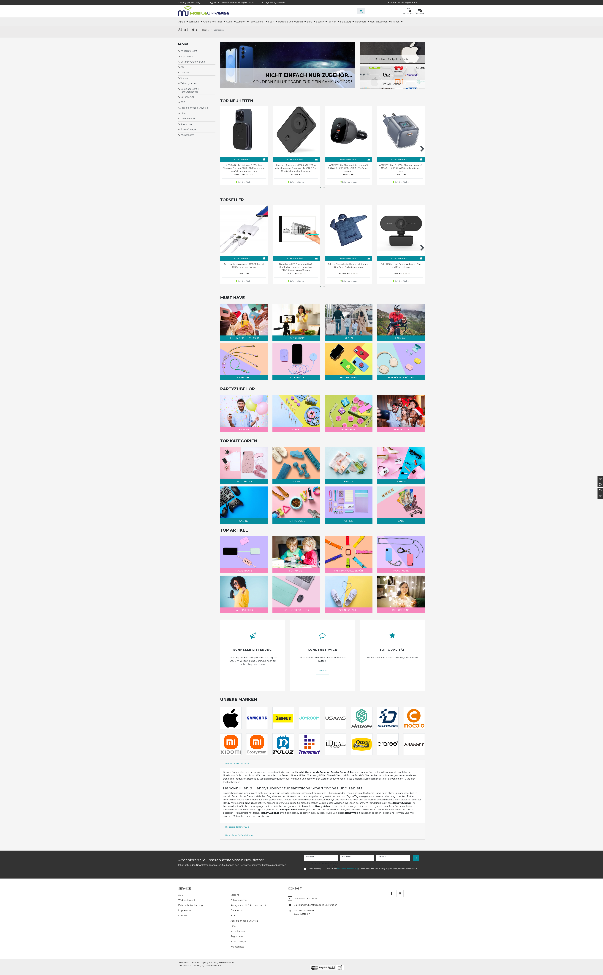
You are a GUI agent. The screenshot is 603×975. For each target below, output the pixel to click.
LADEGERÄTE (296, 377)
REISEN (349, 338)
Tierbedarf (361, 21)
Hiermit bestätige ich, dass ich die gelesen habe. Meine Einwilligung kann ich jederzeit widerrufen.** (362, 869)
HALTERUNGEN (348, 377)
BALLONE (244, 429)
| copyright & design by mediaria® (217, 962)
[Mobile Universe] (203, 11)
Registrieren (187, 124)
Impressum (186, 56)
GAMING (244, 520)
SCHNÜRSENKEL (348, 610)
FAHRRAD (401, 338)
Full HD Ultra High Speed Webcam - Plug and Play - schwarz (401, 265)
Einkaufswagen (188, 129)
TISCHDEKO (296, 429)
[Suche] (361, 11)
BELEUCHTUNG (401, 610)
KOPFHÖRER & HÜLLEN (401, 377)
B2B (182, 102)
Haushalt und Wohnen (290, 21)
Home (205, 30)
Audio (229, 21)
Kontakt (184, 72)
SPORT (296, 481)
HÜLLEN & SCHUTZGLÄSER (244, 338)
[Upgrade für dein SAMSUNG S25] (287, 64)
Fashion (332, 21)
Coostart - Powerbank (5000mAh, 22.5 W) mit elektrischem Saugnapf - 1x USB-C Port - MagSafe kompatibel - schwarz (296, 168)
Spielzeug (345, 21)
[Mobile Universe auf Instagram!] (400, 893)
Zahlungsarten (188, 83)
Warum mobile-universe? (237, 763)
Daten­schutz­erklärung (190, 905)
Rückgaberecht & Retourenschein (189, 90)
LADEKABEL (244, 377)
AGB (182, 67)
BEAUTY (348, 481)
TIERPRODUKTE (296, 520)
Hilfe (182, 113)
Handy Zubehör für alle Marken (239, 835)
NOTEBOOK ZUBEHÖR (296, 610)
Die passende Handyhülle (237, 827)
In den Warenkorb (242, 159)
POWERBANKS (243, 570)
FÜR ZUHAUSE (244, 481)
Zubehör (241, 21)
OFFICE (348, 520)
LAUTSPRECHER (244, 610)
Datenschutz (187, 97)
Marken (395, 21)
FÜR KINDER (296, 570)
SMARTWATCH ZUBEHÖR (348, 570)
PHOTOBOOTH (401, 429)
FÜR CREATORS (296, 338)
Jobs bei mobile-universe (194, 107)
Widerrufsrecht (188, 50)
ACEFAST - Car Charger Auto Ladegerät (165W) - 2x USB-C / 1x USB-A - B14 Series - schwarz (348, 168)
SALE (401, 520)
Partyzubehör (257, 21)
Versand (184, 78)
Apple (182, 21)
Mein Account (188, 118)
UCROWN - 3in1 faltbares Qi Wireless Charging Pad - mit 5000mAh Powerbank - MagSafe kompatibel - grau (244, 168)
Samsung (194, 21)
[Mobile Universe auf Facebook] (391, 893)
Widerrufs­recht (186, 900)
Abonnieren (416, 858)
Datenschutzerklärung (192, 61)
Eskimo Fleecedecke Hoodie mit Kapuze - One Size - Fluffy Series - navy (348, 265)
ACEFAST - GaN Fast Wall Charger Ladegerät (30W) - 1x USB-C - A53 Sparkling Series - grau (401, 168)
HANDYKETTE (401, 570)
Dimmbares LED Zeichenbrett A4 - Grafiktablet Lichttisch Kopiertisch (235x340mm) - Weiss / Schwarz (296, 267)
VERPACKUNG (348, 429)
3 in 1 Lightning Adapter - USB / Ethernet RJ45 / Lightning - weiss (244, 265)
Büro (310, 21)
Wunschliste (187, 135)
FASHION (401, 481)
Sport (271, 21)
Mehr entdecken (379, 21)
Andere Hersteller (213, 21)
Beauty (320, 21)
